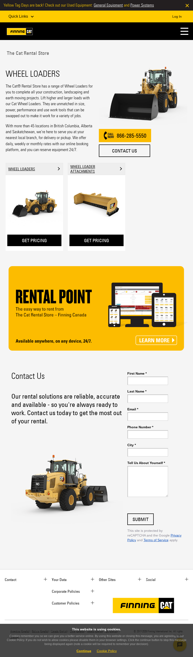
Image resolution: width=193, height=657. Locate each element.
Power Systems (142, 5)
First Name (137, 373)
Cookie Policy (107, 651)
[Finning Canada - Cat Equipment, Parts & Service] (20, 32)
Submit (141, 519)
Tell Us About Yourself (146, 463)
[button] (184, 31)
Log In (177, 16)
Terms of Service (156, 540)
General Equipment (108, 5)
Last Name (136, 391)
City (131, 445)
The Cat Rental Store (27, 53)
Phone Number (140, 427)
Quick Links (18, 16)
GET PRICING (34, 240)
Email (132, 409)
